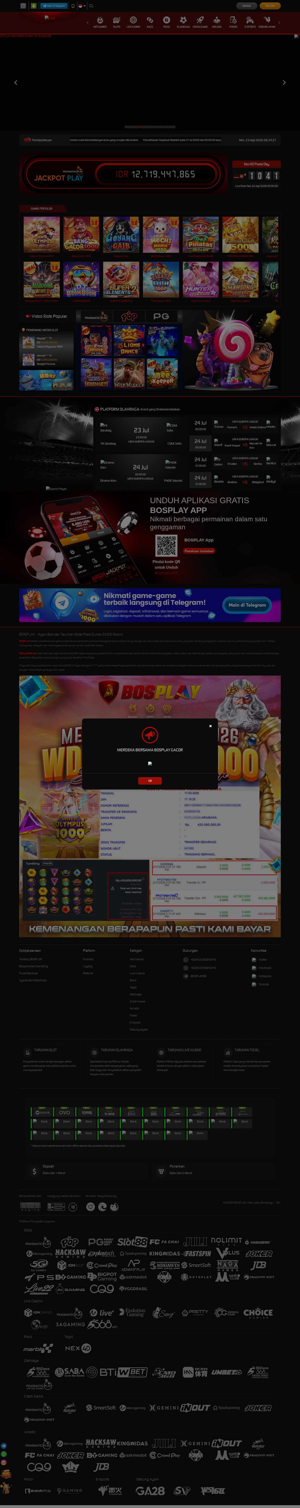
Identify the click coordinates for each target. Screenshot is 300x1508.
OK (150, 781)
